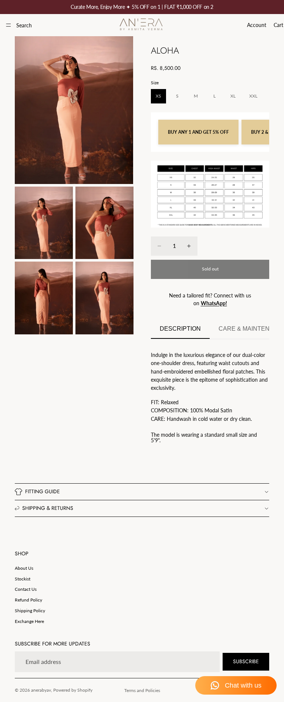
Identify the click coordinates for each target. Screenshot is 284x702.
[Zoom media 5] (104, 298)
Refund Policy (28, 600)
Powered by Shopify (72, 690)
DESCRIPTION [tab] (180, 329)
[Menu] (8, 25)
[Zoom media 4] (44, 298)
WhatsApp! (214, 303)
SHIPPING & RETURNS (47, 508)
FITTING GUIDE (42, 491)
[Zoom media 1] (74, 110)
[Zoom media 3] (104, 223)
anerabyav (41, 690)
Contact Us (26, 589)
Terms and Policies (142, 690)
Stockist (22, 579)
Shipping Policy (30, 610)
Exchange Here (29, 621)
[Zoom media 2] (44, 223)
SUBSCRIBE (246, 661)
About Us (24, 568)
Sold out (210, 269)
